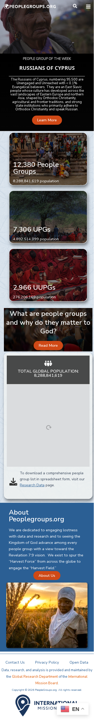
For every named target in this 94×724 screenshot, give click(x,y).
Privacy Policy (47, 662)
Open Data (79, 662)
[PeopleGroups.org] (30, 6)
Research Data (32, 485)
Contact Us (15, 662)
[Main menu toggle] (88, 6)
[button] (75, 6)
